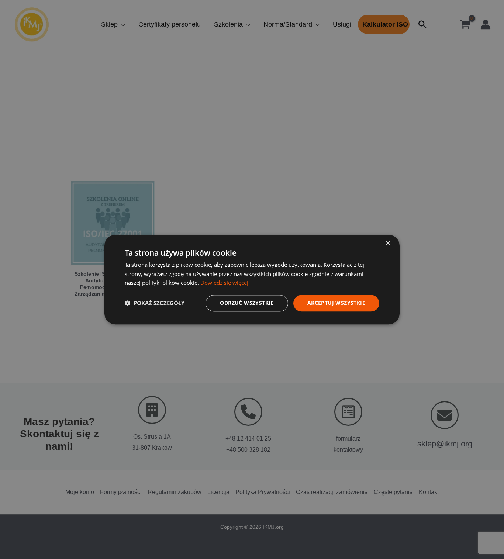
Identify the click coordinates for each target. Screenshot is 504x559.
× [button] (387, 243)
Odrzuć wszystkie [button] (246, 302)
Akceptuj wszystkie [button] (336, 302)
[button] (154, 303)
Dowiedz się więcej (224, 283)
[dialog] (252, 279)
